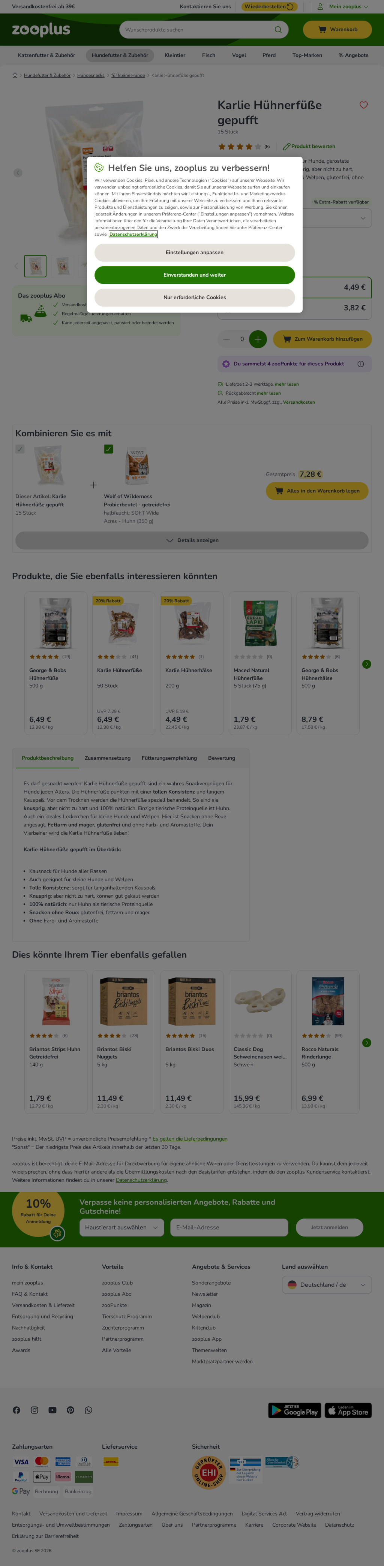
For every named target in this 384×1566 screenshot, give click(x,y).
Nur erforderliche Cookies (195, 297)
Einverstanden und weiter (195, 274)
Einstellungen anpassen (195, 252)
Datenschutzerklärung (133, 234)
